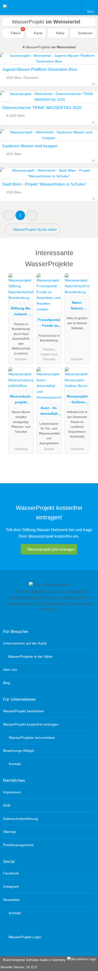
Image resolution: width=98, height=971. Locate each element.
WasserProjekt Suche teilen (34, 229)
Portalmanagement (18, 845)
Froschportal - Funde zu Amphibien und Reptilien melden (49, 324)
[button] (8, 215)
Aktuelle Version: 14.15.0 (19, 967)
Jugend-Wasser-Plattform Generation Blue (39, 69)
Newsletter (11, 900)
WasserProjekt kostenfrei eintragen (31, 724)
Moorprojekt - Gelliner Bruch (77, 400)
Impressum (12, 792)
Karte (37, 33)
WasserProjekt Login (24, 937)
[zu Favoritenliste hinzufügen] (6, 58)
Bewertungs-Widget (18, 751)
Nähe (60, 33)
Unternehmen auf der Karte (25, 643)
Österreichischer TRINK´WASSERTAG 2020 (41, 108)
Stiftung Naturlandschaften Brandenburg (21, 312)
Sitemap (9, 832)
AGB (6, 805)
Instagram (11, 886)
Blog (6, 683)
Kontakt (14, 764)
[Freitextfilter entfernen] (75, 7)
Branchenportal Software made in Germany (33, 960)
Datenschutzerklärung (20, 819)
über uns (10, 670)
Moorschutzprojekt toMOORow (21, 400)
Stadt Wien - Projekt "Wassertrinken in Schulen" (44, 184)
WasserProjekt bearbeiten (23, 711)
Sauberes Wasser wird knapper (30, 146)
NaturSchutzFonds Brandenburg (77, 306)
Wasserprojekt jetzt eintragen (51, 549)
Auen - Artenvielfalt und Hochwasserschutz (49, 412)
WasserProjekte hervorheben (31, 738)
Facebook (11, 873)
